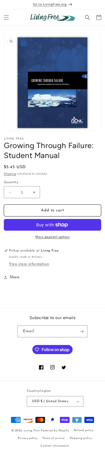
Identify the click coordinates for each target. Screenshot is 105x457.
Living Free (32, 430)
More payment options (52, 237)
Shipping (10, 173)
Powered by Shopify (55, 430)
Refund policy (84, 430)
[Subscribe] (81, 331)
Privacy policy (27, 438)
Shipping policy (81, 438)
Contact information (55, 446)
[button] (6, 17)
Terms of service (53, 438)
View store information (29, 264)
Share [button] (15, 277)
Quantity (11, 182)
